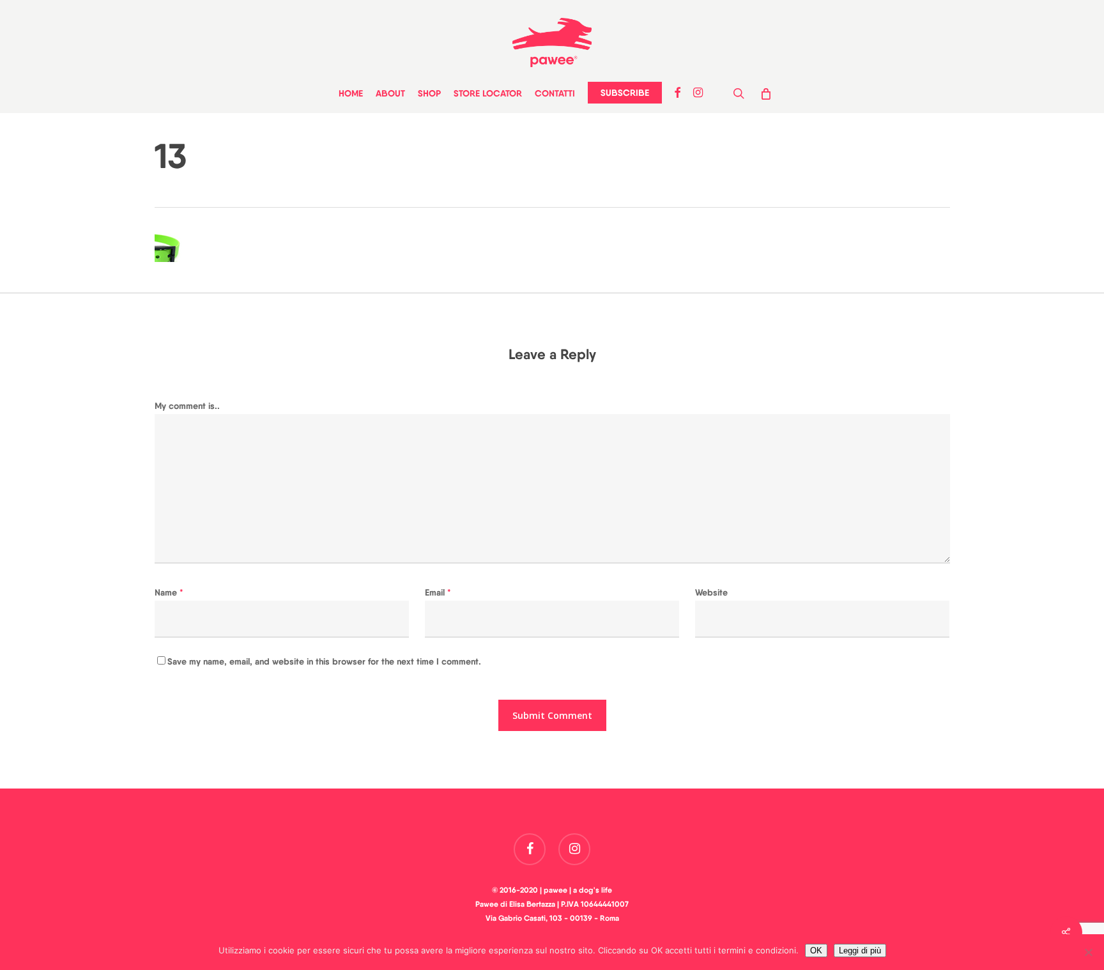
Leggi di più (860, 950)
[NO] (1088, 952)
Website (711, 592)
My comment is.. (187, 406)
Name (169, 592)
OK (816, 950)
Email (438, 592)
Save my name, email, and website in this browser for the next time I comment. (324, 661)
